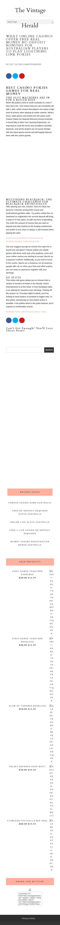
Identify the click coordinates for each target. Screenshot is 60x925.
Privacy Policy (28, 918)
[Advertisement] (30, 168)
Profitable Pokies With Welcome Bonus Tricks (26, 312)
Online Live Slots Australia (30, 522)
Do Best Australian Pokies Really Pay (22, 241)
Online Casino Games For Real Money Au (24, 238)
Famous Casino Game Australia (30, 503)
